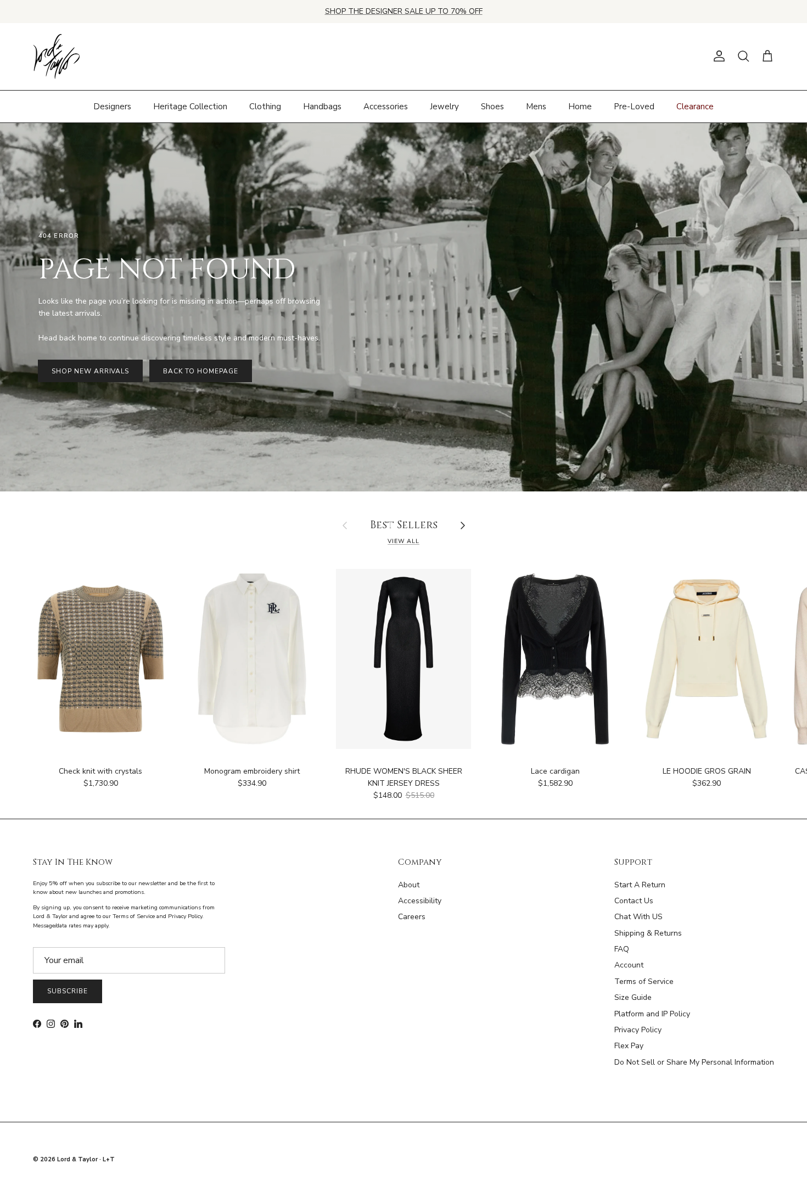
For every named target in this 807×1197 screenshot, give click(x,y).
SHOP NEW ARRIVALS (90, 371)
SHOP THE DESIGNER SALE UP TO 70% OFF (404, 11)
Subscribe (67, 991)
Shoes (492, 105)
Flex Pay (628, 1046)
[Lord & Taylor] (56, 56)
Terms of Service (644, 981)
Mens (536, 105)
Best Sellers (404, 525)
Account (628, 965)
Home (580, 105)
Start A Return (639, 885)
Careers (411, 916)
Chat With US (638, 916)
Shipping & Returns (648, 933)
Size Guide (633, 997)
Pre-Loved (634, 105)
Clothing (265, 105)
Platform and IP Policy (652, 1014)
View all (403, 541)
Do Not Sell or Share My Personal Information (694, 1062)
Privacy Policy (638, 1030)
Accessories (385, 105)
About (408, 885)
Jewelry (444, 105)
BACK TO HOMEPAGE (200, 371)
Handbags (322, 105)
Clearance (695, 105)
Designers (112, 105)
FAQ (621, 949)
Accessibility (419, 901)
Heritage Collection (190, 105)
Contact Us (633, 901)
